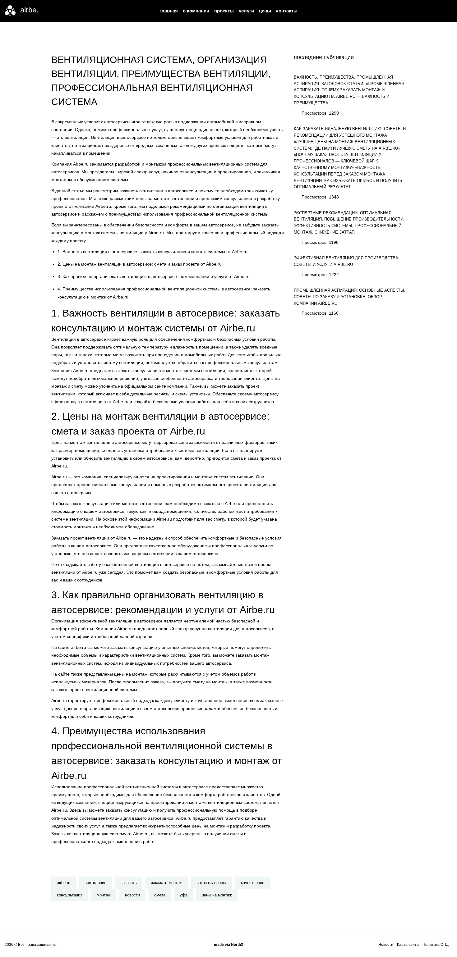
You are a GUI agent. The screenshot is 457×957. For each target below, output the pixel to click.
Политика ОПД (435, 944)
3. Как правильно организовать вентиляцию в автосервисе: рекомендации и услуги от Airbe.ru (154, 276)
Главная (168, 10)
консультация (69, 895)
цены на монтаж (217, 895)
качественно (252, 882)
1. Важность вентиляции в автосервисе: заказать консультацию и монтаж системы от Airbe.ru (152, 251)
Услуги (246, 10)
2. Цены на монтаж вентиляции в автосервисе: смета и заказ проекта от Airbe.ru (140, 264)
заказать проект (212, 882)
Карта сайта (408, 944)
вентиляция (95, 882)
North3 (237, 944)
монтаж (104, 895)
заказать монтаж (166, 882)
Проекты (224, 10)
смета (159, 895)
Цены (265, 10)
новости (132, 895)
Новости (385, 944)
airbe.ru (63, 882)
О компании (196, 10)
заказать (129, 882)
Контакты (287, 10)
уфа (183, 895)
